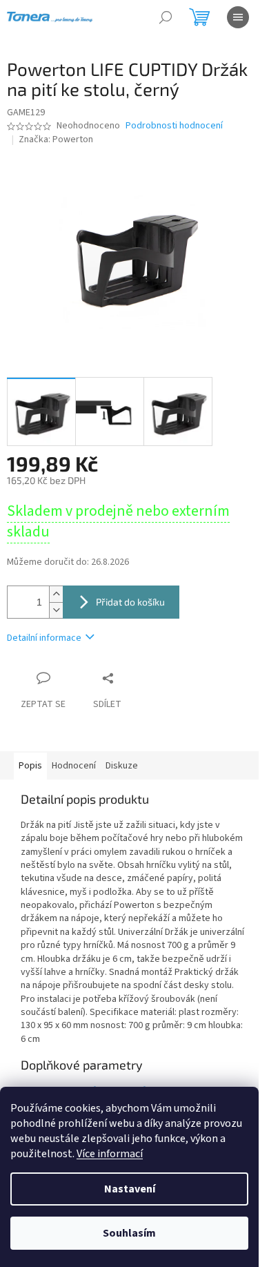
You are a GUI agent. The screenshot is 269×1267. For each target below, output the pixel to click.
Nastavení (129, 1189)
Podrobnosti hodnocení (174, 126)
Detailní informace (44, 638)
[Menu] (238, 17)
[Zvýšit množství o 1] (56, 594)
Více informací (110, 1153)
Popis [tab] (30, 766)
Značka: (56, 139)
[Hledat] (165, 17)
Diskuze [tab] (122, 766)
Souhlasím (129, 1233)
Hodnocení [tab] (74, 766)
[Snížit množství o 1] (56, 610)
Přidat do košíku (130, 602)
